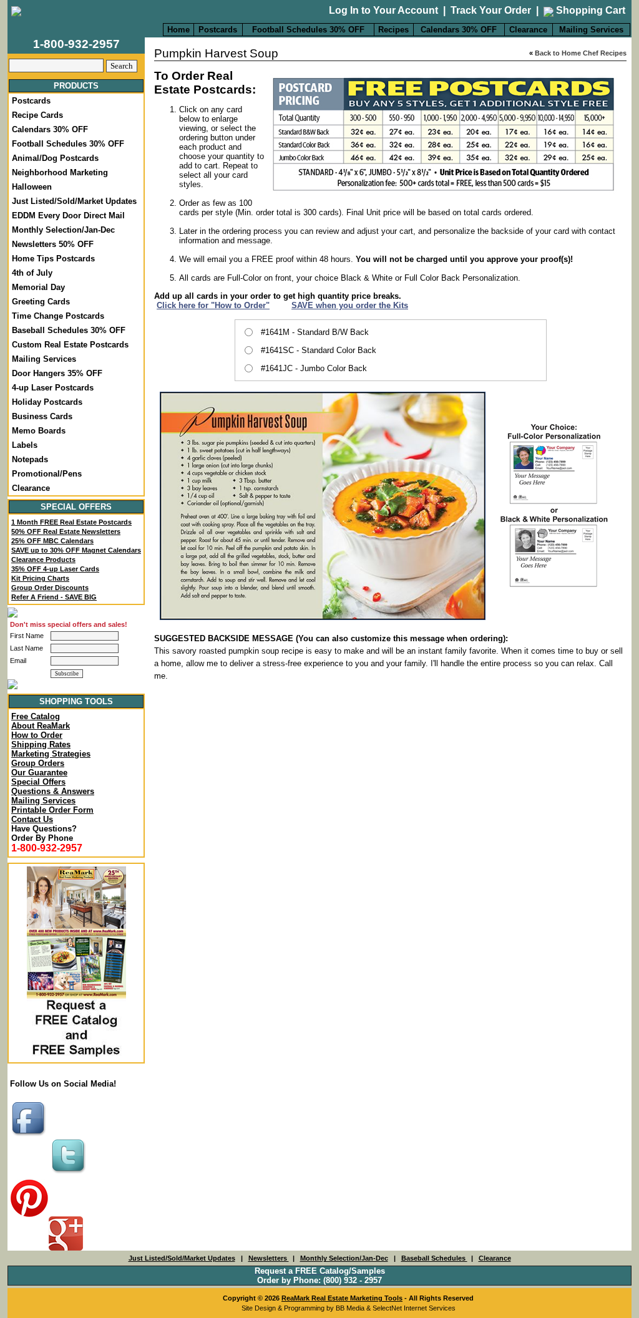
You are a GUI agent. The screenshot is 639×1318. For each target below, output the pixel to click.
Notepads (30, 459)
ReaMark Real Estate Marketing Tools (341, 1298)
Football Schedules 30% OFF (308, 29)
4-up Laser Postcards (53, 387)
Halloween (32, 186)
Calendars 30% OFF (459, 29)
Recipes (393, 29)
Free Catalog (35, 716)
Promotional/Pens (47, 473)
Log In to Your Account (383, 10)
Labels (24, 445)
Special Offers (38, 782)
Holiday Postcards (47, 402)
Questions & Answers (52, 791)
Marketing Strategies (50, 753)
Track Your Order (491, 10)
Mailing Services (591, 29)
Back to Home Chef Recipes (581, 53)
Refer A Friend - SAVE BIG (54, 597)
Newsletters (268, 1258)
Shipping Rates (41, 744)
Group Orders (37, 763)
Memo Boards (39, 430)
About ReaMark (40, 725)
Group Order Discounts (50, 587)
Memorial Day (38, 287)
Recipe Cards (37, 115)
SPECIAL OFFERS (76, 506)
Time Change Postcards (58, 316)
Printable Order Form (52, 810)
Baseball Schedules (434, 1258)
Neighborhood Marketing (60, 172)
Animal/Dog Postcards (55, 158)
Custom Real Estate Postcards (70, 344)
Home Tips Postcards (53, 258)
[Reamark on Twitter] (70, 1174)
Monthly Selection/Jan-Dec (63, 230)
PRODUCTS (76, 85)
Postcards (217, 29)
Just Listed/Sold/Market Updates (74, 201)
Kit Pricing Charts (40, 578)
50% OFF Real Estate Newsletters (65, 531)
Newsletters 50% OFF (53, 244)
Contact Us (32, 819)
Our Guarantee (39, 772)
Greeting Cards (41, 301)
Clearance (528, 29)
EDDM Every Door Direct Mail (68, 215)
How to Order (36, 735)
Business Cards (42, 416)
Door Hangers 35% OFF (57, 373)
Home (178, 29)
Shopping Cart (589, 10)
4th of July (32, 273)
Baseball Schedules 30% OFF (68, 330)
